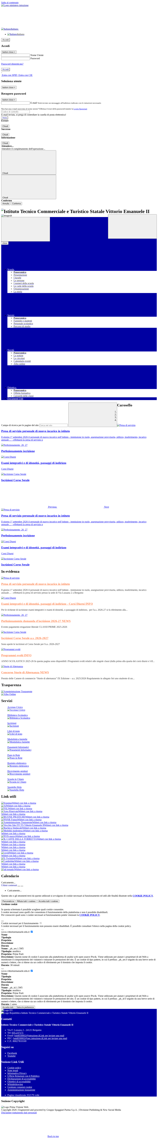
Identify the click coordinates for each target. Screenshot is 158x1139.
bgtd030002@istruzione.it (39, 1035)
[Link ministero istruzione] (15, 5)
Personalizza (8, 901)
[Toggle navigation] (25, 229)
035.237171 (17, 1032)
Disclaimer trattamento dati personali (19, 1112)
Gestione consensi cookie (19, 1087)
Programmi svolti (16, 655)
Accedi (5, 40)
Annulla (5, 203)
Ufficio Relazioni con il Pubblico (23, 1076)
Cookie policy (14, 1067)
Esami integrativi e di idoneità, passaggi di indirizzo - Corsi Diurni (47, 603)
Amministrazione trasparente (21, 1090)
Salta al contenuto (10, 2)
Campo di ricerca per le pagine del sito (20, 425)
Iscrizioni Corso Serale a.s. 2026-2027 (24, 638)
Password (35, 58)
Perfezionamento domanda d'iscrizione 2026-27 (36, 621)
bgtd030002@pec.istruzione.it (40, 1038)
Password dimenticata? (12, 64)
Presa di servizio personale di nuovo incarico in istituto (35, 584)
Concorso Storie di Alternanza (25, 672)
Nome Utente (37, 55)
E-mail (33, 103)
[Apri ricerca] (132, 226)
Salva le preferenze (25, 1007)
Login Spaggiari (80, 109)
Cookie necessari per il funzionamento (20, 923)
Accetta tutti (48, 901)
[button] (29, 507)
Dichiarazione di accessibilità (21, 1078)
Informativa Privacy (17, 1073)
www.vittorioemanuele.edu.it (15, 932)
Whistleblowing (15, 1084)
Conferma (16, 203)
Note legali (12, 1070)
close (4, 243)
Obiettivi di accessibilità (19, 1081)
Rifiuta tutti (26, 901)
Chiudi (5, 126)
